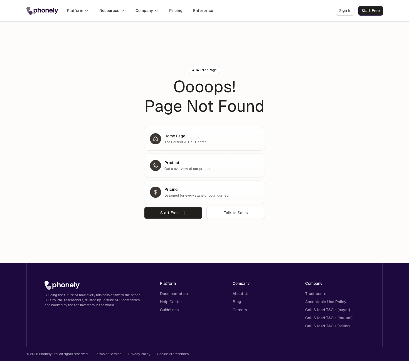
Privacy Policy (139, 354)
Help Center (171, 302)
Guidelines (169, 310)
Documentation (174, 293)
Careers (240, 310)
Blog (237, 302)
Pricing (176, 10)
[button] (78, 11)
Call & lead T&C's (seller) (327, 326)
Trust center (316, 293)
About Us (241, 293)
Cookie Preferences (173, 354)
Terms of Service (108, 354)
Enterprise (203, 10)
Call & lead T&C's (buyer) (327, 310)
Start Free (370, 10)
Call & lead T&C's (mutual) (329, 318)
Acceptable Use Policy (325, 302)
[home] (42, 11)
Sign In (345, 10)
